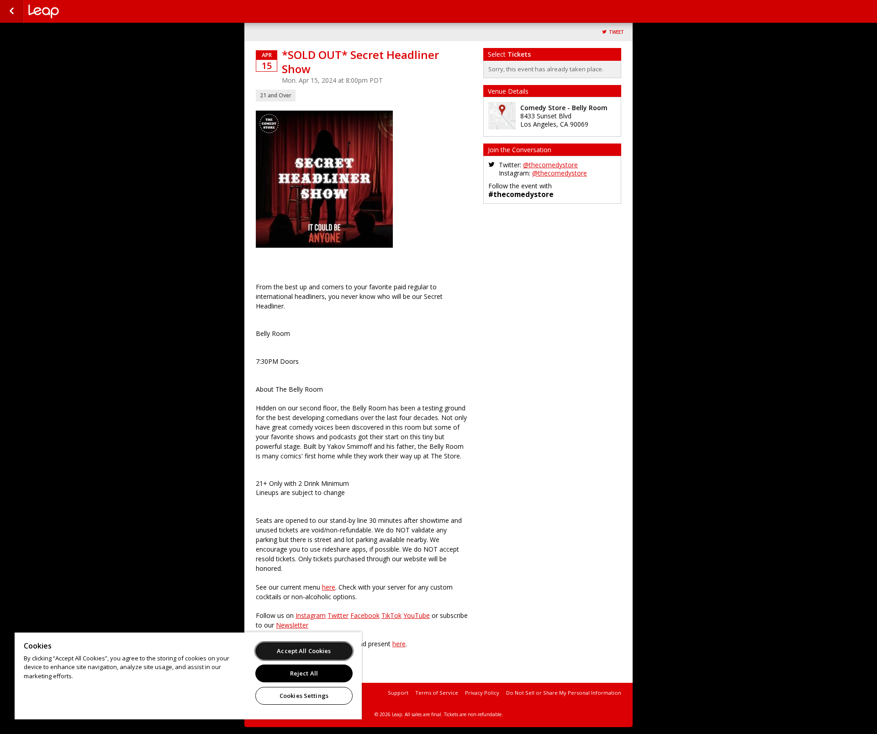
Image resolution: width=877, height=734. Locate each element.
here (328, 587)
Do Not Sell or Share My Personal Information (563, 692)
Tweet (616, 32)
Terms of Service (436, 692)
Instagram (311, 615)
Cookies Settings (304, 695)
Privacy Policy (482, 692)
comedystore (74, 11)
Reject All (304, 673)
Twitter (338, 615)
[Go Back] (11, 11)
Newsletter (292, 625)
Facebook (365, 615)
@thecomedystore (550, 164)
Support (398, 692)
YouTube (416, 615)
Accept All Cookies (304, 651)
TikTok (391, 615)
